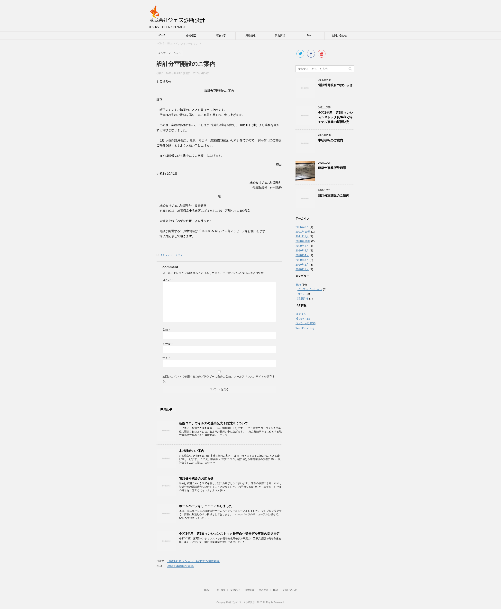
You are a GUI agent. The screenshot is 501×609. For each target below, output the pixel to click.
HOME (161, 35)
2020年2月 (302, 264)
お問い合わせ (339, 35)
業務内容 (221, 35)
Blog (309, 35)
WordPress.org (305, 328)
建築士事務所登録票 (180, 566)
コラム (301, 293)
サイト (166, 357)
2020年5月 (302, 250)
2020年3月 (302, 259)
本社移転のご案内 (191, 450)
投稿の (303, 318)
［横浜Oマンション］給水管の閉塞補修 (193, 561)
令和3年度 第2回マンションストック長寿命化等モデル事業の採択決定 (229, 533)
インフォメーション (171, 254)
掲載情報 (250, 35)
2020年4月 (302, 255)
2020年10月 (303, 241)
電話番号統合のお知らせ (196, 478)
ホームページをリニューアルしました (205, 506)
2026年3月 (302, 227)
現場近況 (302, 298)
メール (167, 343)
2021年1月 (302, 236)
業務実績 (280, 35)
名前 (166, 329)
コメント (167, 279)
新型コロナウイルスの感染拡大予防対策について (213, 423)
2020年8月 (302, 245)
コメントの (305, 323)
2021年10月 (303, 231)
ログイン (301, 313)
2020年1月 (302, 269)
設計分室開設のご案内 (333, 195)
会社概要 (191, 35)
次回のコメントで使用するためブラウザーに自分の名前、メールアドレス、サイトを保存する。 (218, 379)
